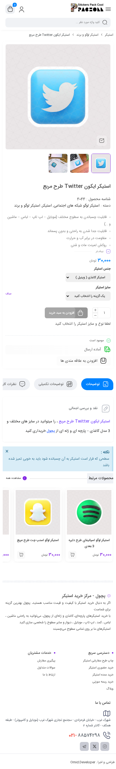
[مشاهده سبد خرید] (10, 9)
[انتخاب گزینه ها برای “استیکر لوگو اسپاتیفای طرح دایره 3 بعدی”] (72, 555)
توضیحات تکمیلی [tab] (51, 384)
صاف (8, 293)
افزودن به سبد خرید (61, 313)
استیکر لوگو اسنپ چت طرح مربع (38, 540)
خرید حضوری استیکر (101, 667)
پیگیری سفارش (46, 660)
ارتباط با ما (49, 674)
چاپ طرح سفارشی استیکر (98, 660)
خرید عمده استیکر (103, 674)
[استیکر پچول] (87, 9)
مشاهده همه (13, 478)
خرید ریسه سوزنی (103, 681)
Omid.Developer (82, 762)
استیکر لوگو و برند (87, 35)
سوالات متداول (46, 667)
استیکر (109, 35)
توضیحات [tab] (93, 384)
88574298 (84, 735)
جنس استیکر (102, 268)
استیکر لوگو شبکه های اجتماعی (77, 206)
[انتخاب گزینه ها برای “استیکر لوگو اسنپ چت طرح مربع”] (21, 555)
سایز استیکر (103, 287)
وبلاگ (109, 689)
